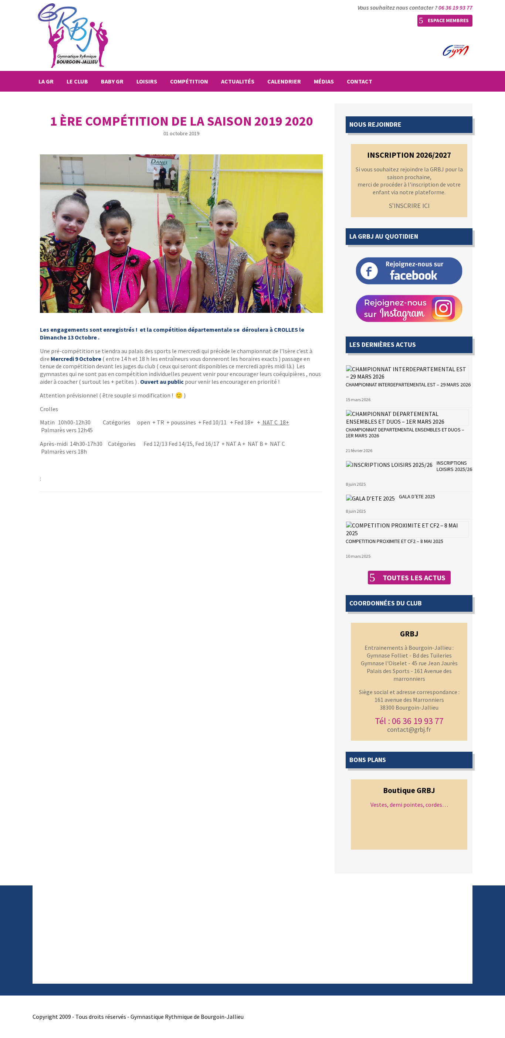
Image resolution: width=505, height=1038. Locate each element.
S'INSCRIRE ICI (409, 205)
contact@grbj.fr (409, 729)
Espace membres (448, 20)
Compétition (189, 81)
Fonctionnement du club (64, 925)
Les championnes (281, 942)
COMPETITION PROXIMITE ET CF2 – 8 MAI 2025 (394, 541)
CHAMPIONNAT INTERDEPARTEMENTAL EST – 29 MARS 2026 (408, 384)
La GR (46, 81)
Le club (77, 81)
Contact (359, 81)
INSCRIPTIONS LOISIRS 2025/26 (454, 466)
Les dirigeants (50, 934)
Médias (324, 81)
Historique (46, 916)
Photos (155, 934)
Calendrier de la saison (174, 916)
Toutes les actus (414, 577)
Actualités (237, 81)
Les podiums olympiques (290, 951)
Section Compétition (59, 942)
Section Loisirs (51, 951)
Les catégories (277, 934)
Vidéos (154, 942)
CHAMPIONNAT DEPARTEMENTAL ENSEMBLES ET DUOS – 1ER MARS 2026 (405, 432)
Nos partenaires (53, 960)
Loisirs (146, 81)
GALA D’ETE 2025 (417, 496)
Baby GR (112, 81)
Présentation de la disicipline (296, 916)
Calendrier (284, 81)
